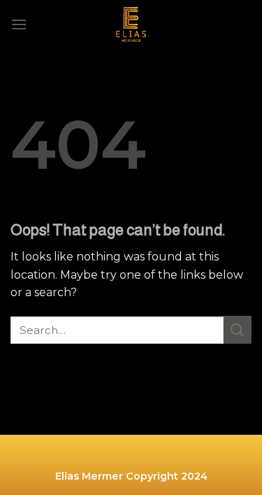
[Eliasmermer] (131, 24)
